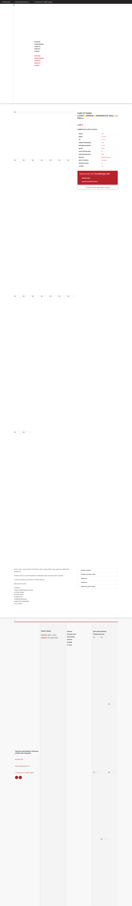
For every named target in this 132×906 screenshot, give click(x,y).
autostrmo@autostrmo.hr (22, 766)
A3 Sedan (103, 136)
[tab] (97, 570)
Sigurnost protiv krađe (88, 586)
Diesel (103, 148)
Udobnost (84, 582)
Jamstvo (37, 46)
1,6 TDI (103, 139)
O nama (36, 51)
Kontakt (37, 49)
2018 (102, 142)
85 (102, 151)
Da (102, 163)
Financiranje (39, 44)
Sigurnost (84, 578)
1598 (102, 154)
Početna (37, 42)
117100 (103, 145)
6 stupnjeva (104, 160)
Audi (102, 133)
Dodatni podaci (86, 570)
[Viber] (20, 777)
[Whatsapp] (16, 777)
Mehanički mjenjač (106, 157)
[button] (74, 54)
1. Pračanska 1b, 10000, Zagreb (24, 772)
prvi (102, 166)
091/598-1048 (19, 759)
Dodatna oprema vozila (88, 574)
